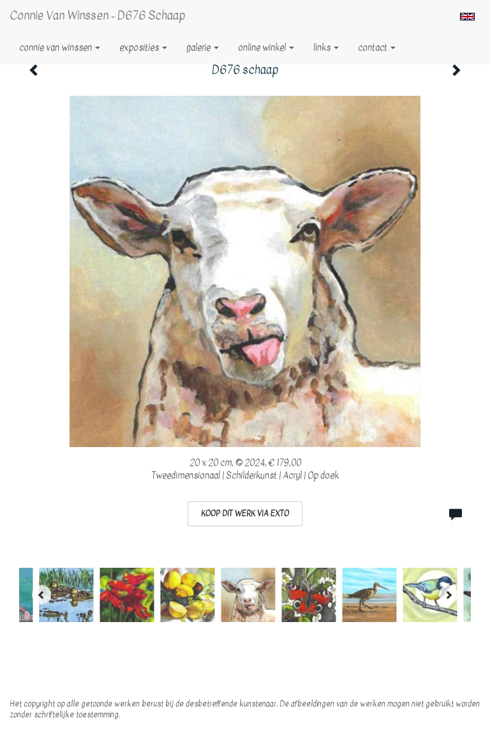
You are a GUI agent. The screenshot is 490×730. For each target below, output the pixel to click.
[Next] (448, 594)
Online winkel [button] (263, 47)
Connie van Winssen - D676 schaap (97, 15)
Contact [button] (373, 47)
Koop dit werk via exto (245, 513)
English (467, 16)
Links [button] (322, 47)
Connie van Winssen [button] (56, 47)
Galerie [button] (199, 47)
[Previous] (41, 594)
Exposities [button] (140, 47)
